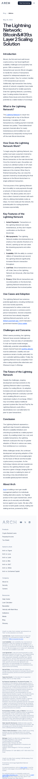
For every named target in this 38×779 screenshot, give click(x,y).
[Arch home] (9, 522)
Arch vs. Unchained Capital (10, 571)
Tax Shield (5, 540)
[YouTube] (21, 522)
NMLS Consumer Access (16, 639)
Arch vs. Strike (6, 568)
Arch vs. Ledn (6, 557)
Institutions (5, 613)
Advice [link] (11, 13)
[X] (25, 522)
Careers (5, 588)
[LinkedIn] (29, 522)
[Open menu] (34, 3)
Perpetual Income (8, 536)
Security (5, 585)
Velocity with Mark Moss (10, 609)
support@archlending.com (10, 775)
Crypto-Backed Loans (9, 533)
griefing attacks (27, 349)
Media (4, 616)
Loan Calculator (7, 602)
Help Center (6, 599)
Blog (4, 13)
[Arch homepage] (6, 3)
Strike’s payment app (11, 321)
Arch (5, 489)
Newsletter (5, 606)
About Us (5, 582)
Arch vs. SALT (6, 564)
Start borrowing (24, 3)
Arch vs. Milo (6, 561)
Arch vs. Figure (7, 550)
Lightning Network (13, 115)
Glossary (5, 623)
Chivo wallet (22, 323)
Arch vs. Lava (6, 554)
